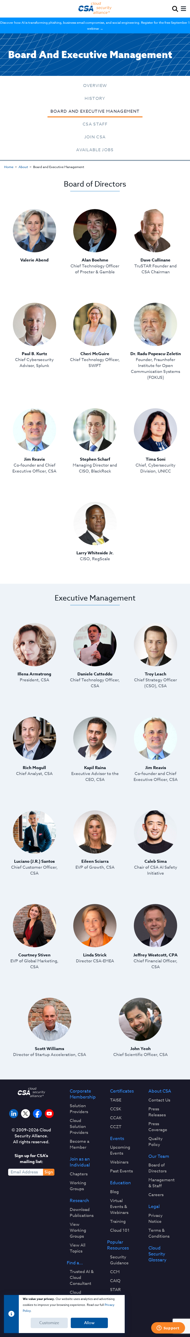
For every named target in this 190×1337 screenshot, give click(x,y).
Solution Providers (79, 1109)
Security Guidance (119, 1260)
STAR (115, 1290)
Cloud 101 (120, 1230)
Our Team (158, 1157)
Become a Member (79, 1144)
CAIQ (115, 1281)
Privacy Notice (155, 1219)
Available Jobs (95, 150)
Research (79, 1201)
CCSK (115, 1109)
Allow (89, 1323)
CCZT (115, 1127)
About (23, 167)
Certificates (122, 1091)
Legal (154, 1207)
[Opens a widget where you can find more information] (168, 1328)
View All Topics (77, 1248)
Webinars (119, 1162)
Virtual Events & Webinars (119, 1207)
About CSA (159, 1091)
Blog (114, 1192)
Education (120, 1183)
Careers (156, 1195)
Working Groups (78, 1186)
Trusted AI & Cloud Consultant (82, 1278)
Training (118, 1222)
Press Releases (157, 1112)
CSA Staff (95, 124)
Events (117, 1139)
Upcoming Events (120, 1150)
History (95, 98)
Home (8, 167)
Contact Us (159, 1100)
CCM (115, 1272)
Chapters (79, 1174)
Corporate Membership (83, 1094)
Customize (49, 1323)
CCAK (116, 1118)
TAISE (115, 1100)
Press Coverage (157, 1127)
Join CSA (95, 137)
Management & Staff (161, 1183)
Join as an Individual (80, 1162)
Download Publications (82, 1213)
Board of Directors (157, 1168)
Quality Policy (155, 1142)
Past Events (121, 1171)
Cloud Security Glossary (157, 1254)
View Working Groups (78, 1230)
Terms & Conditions (158, 1233)
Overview (95, 86)
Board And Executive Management (95, 111)
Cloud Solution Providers (79, 1127)
